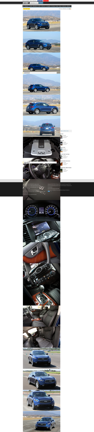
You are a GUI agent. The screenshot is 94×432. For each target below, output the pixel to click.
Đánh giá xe (26, 6)
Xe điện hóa (64, 6)
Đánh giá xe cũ (35, 6)
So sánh (30, 6)
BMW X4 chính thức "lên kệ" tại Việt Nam (63, 154)
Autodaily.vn (40, 0)
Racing (60, 6)
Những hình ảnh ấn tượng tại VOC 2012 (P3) (63, 160)
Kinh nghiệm (48, 6)
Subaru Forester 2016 (60, 140)
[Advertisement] (64, 56)
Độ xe (39, 6)
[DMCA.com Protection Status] (50, 191)
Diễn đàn (68, 6)
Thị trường (53, 6)
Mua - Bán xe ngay (27, 8)
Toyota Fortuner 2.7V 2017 (61, 147)
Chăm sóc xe (43, 6)
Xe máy (57, 6)
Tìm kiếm (41, 2)
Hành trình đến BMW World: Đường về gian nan (64, 167)
